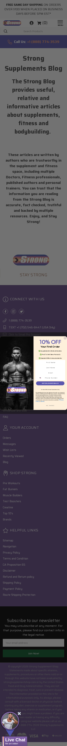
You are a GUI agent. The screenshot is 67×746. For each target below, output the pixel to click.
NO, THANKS (50, 405)
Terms (42, 401)
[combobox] (41, 378)
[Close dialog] (65, 338)
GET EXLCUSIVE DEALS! (50, 383)
